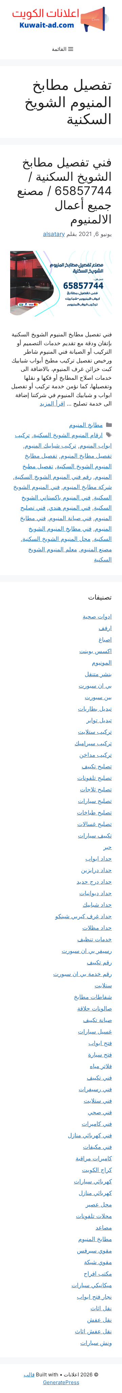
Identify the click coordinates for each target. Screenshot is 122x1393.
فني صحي (100, 1112)
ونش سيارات (96, 1342)
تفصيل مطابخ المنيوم (86, 455)
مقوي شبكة (98, 1262)
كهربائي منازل (95, 1193)
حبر (107, 847)
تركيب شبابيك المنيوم (50, 445)
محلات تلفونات (94, 1216)
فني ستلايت (98, 1100)
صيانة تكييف (97, 1020)
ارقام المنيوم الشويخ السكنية (68, 435)
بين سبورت (98, 697)
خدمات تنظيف (94, 939)
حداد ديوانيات (95, 893)
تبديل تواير (99, 720)
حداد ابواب (98, 858)
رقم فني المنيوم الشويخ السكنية (53, 476)
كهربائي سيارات (93, 1181)
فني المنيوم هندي (69, 507)
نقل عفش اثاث (93, 1331)
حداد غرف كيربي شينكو (83, 916)
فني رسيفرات (95, 1089)
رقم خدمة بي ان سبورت (82, 973)
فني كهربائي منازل (90, 1135)
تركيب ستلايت (95, 731)
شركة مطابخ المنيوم (87, 487)
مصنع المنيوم (96, 549)
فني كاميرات (97, 1123)
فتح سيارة (100, 1054)
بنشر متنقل (98, 674)
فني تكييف (99, 1077)
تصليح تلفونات (94, 777)
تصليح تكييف (97, 766)
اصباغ (105, 639)
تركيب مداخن (95, 754)
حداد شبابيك (97, 904)
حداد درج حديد (94, 881)
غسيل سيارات (95, 1031)
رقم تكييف (99, 962)
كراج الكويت (97, 1169)
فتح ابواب (100, 1043)
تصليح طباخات (94, 812)
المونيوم (102, 662)
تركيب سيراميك (93, 743)
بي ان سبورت (95, 685)
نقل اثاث (101, 1308)
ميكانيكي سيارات (92, 1285)
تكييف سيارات (95, 835)
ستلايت (103, 985)
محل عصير (99, 1204)
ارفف (105, 628)
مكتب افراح (98, 1273)
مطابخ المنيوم (86, 424)
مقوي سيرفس (94, 1250)
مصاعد (104, 1227)
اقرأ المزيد (52, 403)
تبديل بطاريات (95, 708)
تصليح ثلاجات (96, 789)
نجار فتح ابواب (94, 1296)
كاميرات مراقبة (94, 1158)
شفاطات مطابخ (93, 997)
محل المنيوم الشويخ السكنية (56, 538)
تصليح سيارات (95, 801)
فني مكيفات (97, 1146)
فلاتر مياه (101, 1066)
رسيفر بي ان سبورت (87, 950)
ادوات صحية (97, 616)
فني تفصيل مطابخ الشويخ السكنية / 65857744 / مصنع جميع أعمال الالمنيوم (64, 190)
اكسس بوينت (95, 651)
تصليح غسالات (94, 824)
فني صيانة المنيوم (70, 518)
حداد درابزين (96, 870)
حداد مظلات (97, 927)
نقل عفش (99, 1319)
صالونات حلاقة (94, 1008)
